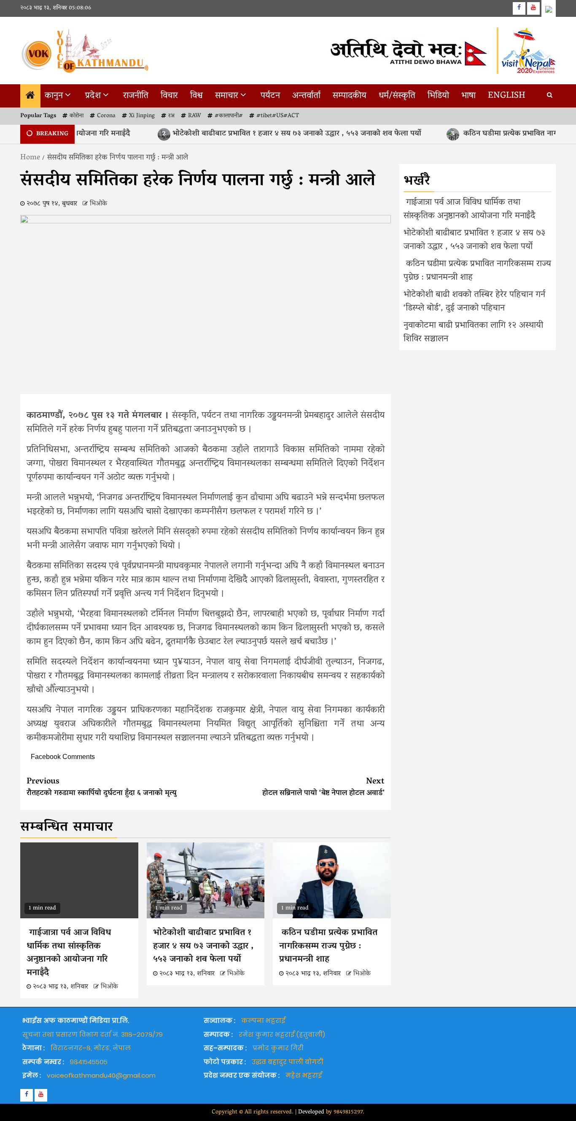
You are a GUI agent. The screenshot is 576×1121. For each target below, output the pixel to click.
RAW (194, 116)
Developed (311, 1112)
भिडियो (438, 96)
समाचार (226, 96)
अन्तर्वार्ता (306, 96)
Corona (106, 116)
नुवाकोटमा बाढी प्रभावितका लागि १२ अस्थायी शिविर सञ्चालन (473, 332)
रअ (171, 116)
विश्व (196, 96)
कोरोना (76, 116)
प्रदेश (93, 96)
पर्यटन (270, 96)
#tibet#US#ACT (277, 116)
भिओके (98, 204)
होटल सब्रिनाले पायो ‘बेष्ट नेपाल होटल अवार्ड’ (323, 787)
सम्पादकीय (349, 96)
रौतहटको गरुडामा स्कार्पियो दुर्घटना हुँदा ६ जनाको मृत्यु (102, 787)
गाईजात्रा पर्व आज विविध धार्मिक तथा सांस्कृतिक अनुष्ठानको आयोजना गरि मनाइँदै (69, 953)
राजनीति (135, 96)
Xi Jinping (142, 116)
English (506, 96)
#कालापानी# (229, 116)
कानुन (54, 96)
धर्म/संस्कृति (397, 96)
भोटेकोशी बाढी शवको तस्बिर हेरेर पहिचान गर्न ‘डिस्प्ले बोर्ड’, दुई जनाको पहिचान (474, 302)
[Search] (549, 96)
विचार (169, 96)
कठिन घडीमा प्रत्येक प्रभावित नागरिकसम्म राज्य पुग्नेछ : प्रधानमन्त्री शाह (328, 946)
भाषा (468, 96)
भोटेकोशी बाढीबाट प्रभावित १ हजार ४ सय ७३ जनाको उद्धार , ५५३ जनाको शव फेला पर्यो (270, 134)
